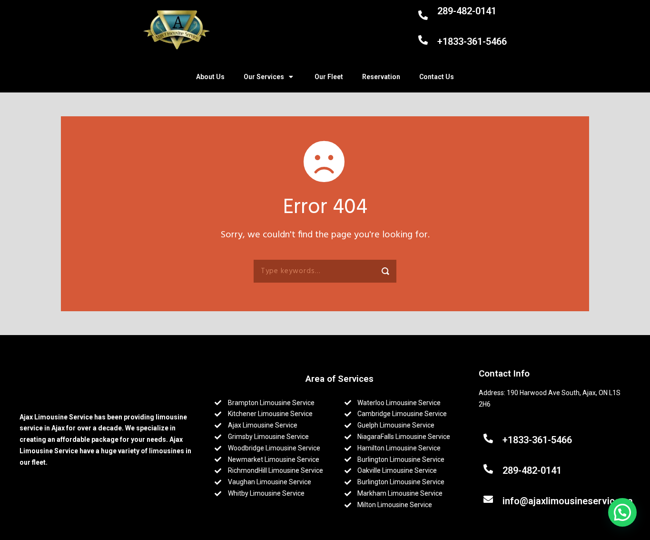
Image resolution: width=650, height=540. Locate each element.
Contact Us (436, 77)
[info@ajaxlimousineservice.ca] (489, 499)
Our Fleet (329, 77)
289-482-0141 (466, 11)
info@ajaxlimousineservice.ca (567, 501)
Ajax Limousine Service (56, 417)
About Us (210, 77)
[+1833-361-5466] (424, 40)
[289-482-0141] (424, 15)
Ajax (58, 428)
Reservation (381, 77)
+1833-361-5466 (472, 41)
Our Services (264, 77)
